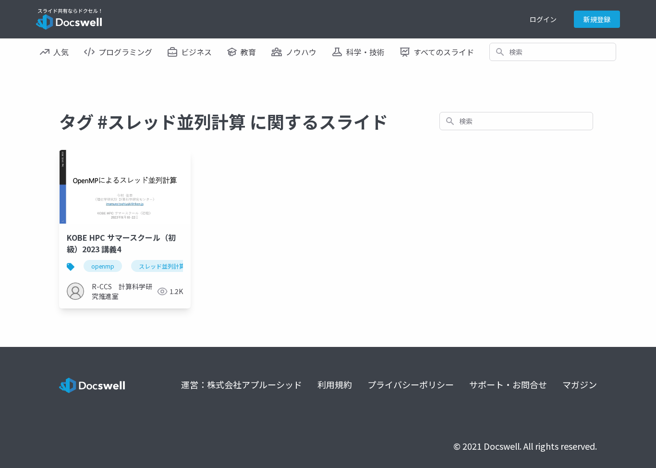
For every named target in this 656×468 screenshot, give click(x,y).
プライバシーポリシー (410, 384)
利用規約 (334, 384)
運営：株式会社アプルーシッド (241, 384)
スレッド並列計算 (162, 266)
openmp (102, 266)
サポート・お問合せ (508, 384)
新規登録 (596, 19)
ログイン (543, 19)
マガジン (579, 384)
